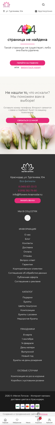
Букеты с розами (27, 314)
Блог (27, 239)
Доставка (27, 247)
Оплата (28, 251)
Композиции (27, 310)
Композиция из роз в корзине (27, 376)
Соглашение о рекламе (27, 281)
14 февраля (27, 343)
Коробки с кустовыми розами (27, 380)
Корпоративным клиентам (27, 268)
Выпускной (27, 351)
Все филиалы (27, 181)
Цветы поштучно (27, 306)
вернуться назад (31, 67)
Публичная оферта (27, 277)
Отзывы (27, 256)
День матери (27, 347)
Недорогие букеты (27, 318)
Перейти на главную (27, 63)
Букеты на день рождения (27, 360)
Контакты (27, 243)
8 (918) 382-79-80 (27, 190)
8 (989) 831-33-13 (27, 186)
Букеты (27, 301)
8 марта (27, 334)
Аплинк (44, 414)
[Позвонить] (49, 4)
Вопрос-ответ (27, 260)
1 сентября (27, 339)
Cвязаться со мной (27, 120)
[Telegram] (36, 4)
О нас (27, 234)
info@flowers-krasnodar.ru (27, 194)
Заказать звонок (27, 200)
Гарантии (27, 264)
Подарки (27, 297)
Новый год (27, 356)
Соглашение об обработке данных (27, 273)
